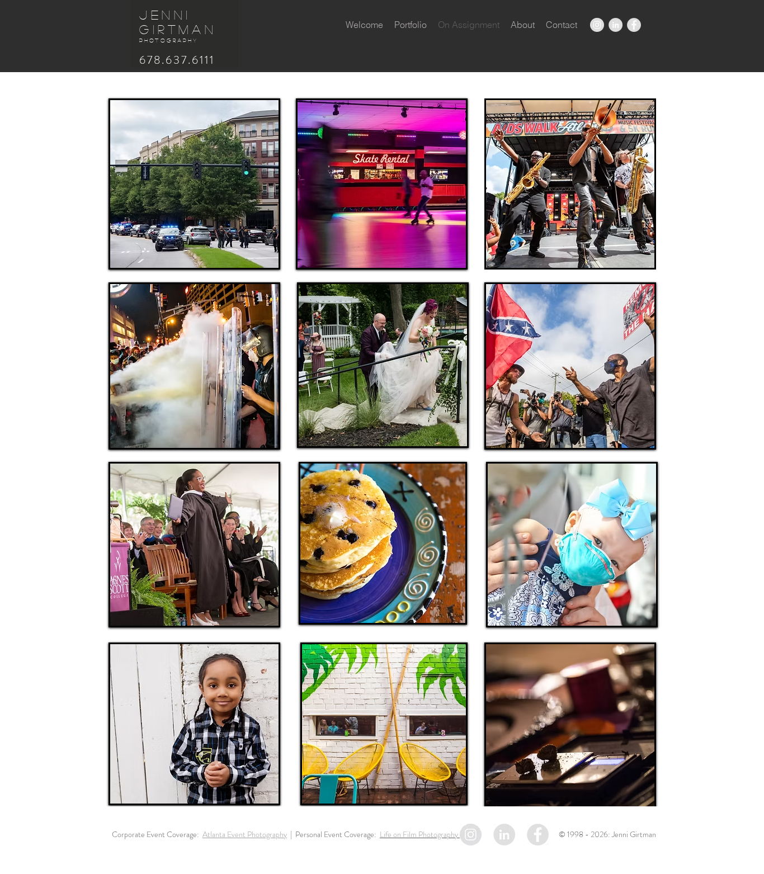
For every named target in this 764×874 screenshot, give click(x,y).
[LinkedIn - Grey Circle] (615, 25)
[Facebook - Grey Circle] (634, 25)
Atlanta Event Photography (244, 834)
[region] (194, 184)
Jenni (165, 14)
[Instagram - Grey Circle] (597, 25)
